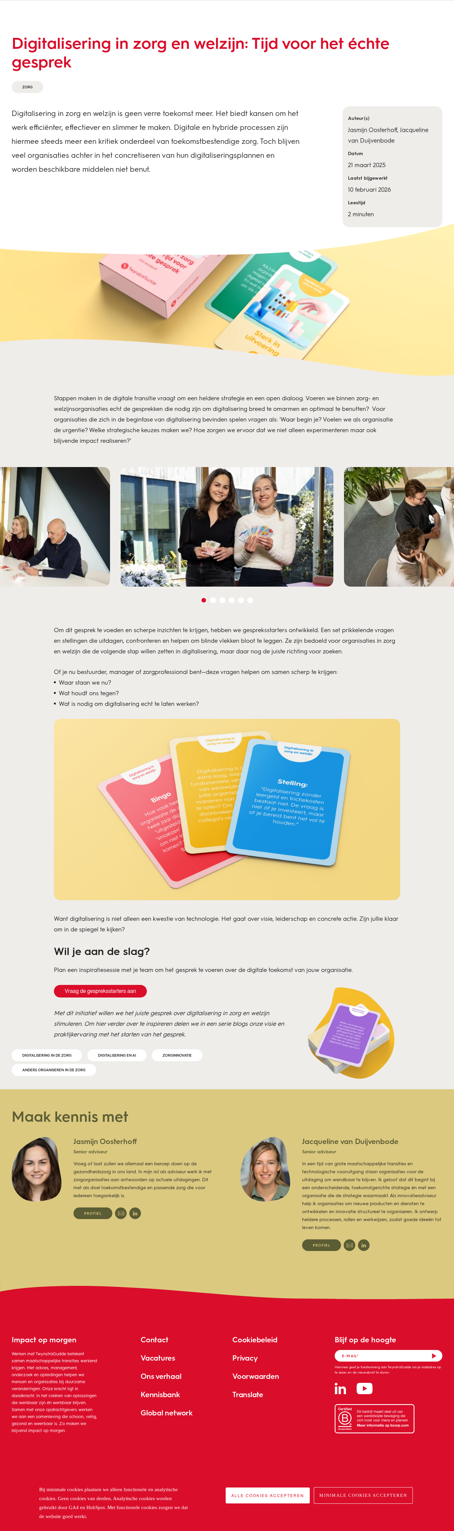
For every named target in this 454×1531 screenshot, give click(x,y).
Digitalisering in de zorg (46, 1055)
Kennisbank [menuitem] (160, 1394)
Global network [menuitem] (167, 1412)
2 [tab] (213, 600)
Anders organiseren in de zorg (53, 1069)
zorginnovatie (177, 1055)
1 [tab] (204, 600)
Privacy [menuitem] (245, 1358)
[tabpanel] (227, 527)
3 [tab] (222, 600)
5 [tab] (241, 600)
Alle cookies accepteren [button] (267, 1495)
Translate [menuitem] (247, 1394)
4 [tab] (232, 600)
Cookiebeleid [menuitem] (254, 1339)
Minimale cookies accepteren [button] (363, 1495)
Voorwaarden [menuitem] (255, 1376)
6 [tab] (250, 600)
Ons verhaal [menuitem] (161, 1376)
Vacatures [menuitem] (158, 1358)
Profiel (93, 1213)
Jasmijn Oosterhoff (372, 130)
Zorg (27, 86)
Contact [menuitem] (154, 1339)
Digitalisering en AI (117, 1055)
